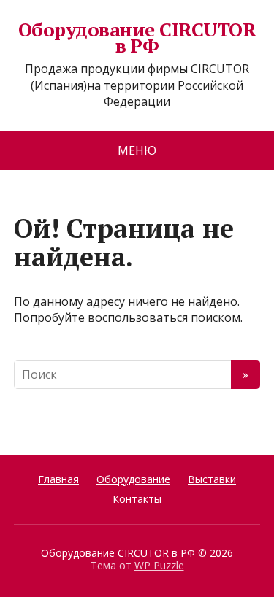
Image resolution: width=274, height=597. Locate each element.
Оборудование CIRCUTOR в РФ (137, 37)
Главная (58, 479)
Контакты (137, 499)
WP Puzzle (159, 565)
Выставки (212, 479)
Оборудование (133, 479)
